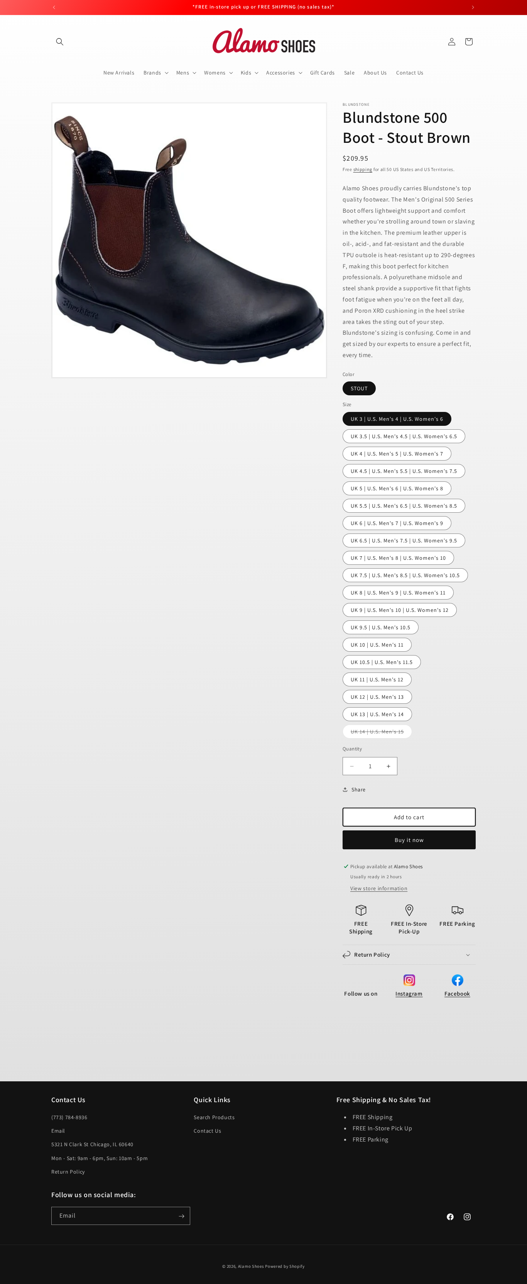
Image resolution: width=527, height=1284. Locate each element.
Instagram (408, 993)
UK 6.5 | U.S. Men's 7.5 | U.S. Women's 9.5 (404, 540)
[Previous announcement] (54, 7)
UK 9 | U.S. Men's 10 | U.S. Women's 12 (400, 609)
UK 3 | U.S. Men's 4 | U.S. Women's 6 (397, 418)
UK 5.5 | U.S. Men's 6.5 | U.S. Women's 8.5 (404, 505)
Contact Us (207, 1130)
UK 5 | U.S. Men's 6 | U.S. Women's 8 (397, 488)
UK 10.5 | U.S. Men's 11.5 (382, 662)
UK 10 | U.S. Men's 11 (377, 644)
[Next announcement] (473, 7)
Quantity (352, 748)
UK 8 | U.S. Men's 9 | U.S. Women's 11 (398, 592)
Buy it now (409, 840)
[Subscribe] (181, 1216)
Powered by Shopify (285, 1266)
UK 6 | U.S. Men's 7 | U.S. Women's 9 (397, 523)
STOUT (359, 388)
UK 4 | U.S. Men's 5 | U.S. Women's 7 (397, 453)
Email (58, 1130)
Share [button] (358, 789)
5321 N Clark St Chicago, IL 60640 (92, 1144)
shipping (363, 169)
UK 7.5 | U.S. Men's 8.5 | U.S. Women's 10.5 (405, 575)
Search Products (214, 1117)
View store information (378, 888)
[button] (59, 41)
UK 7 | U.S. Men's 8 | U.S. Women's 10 (398, 557)
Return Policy (68, 1171)
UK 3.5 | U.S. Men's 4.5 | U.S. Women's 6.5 (404, 436)
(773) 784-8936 (69, 1117)
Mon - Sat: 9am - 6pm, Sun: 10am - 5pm (99, 1158)
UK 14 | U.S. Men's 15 (381, 733)
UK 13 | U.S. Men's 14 (377, 714)
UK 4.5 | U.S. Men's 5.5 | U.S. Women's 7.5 (404, 471)
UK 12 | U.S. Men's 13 (377, 696)
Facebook (457, 993)
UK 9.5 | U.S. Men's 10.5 (380, 627)
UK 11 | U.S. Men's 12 (377, 679)
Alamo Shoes (251, 1266)
